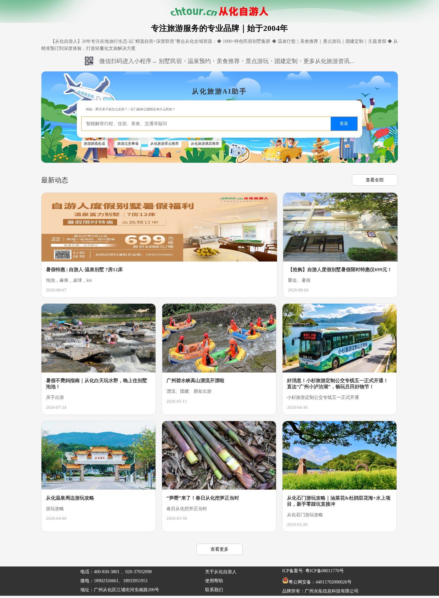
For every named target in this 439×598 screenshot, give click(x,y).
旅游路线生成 (94, 143)
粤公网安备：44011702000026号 (320, 582)
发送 (344, 123)
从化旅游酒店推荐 (205, 143)
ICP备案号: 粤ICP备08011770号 (313, 570)
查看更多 (219, 549)
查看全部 (375, 179)
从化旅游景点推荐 (164, 143)
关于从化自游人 (221, 571)
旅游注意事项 (128, 143)
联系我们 (214, 589)
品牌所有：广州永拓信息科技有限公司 (320, 591)
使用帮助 (214, 580)
